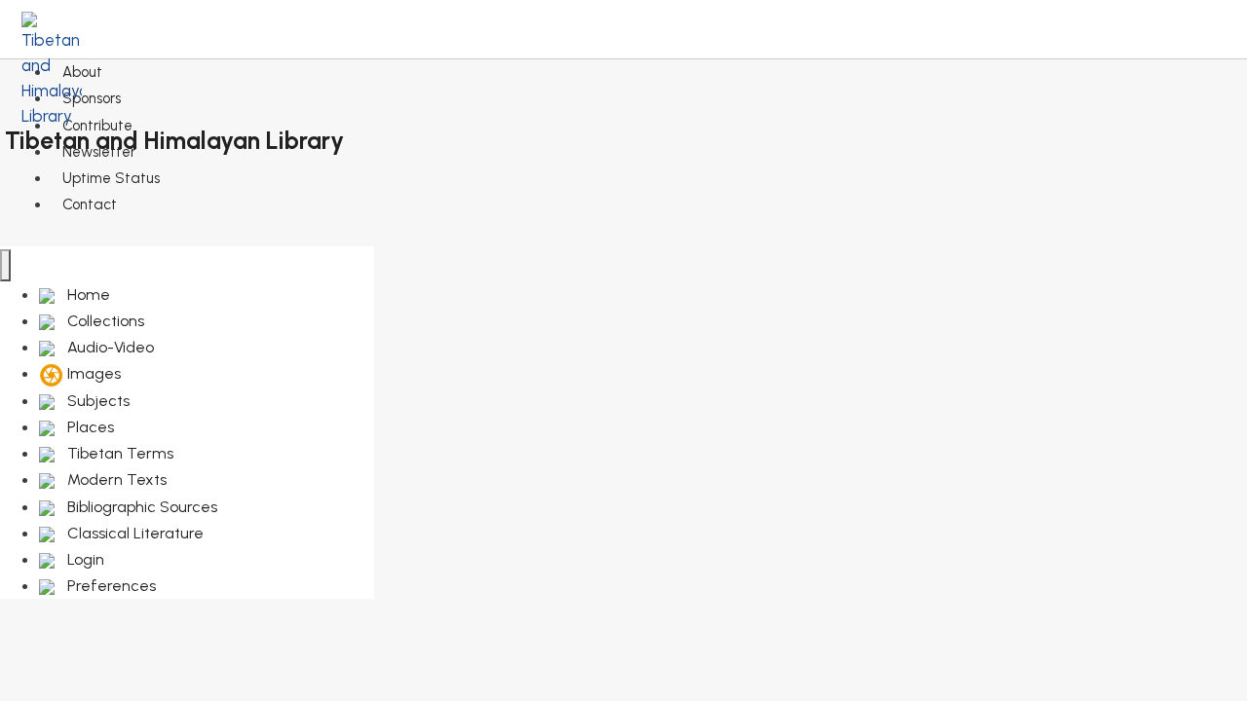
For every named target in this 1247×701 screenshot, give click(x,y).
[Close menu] (5, 265)
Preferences (109, 585)
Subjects (96, 400)
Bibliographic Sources (140, 507)
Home (86, 294)
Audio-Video (108, 347)
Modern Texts (115, 479)
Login (83, 559)
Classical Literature (133, 533)
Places (88, 427)
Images (92, 373)
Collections (103, 321)
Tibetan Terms (118, 453)
